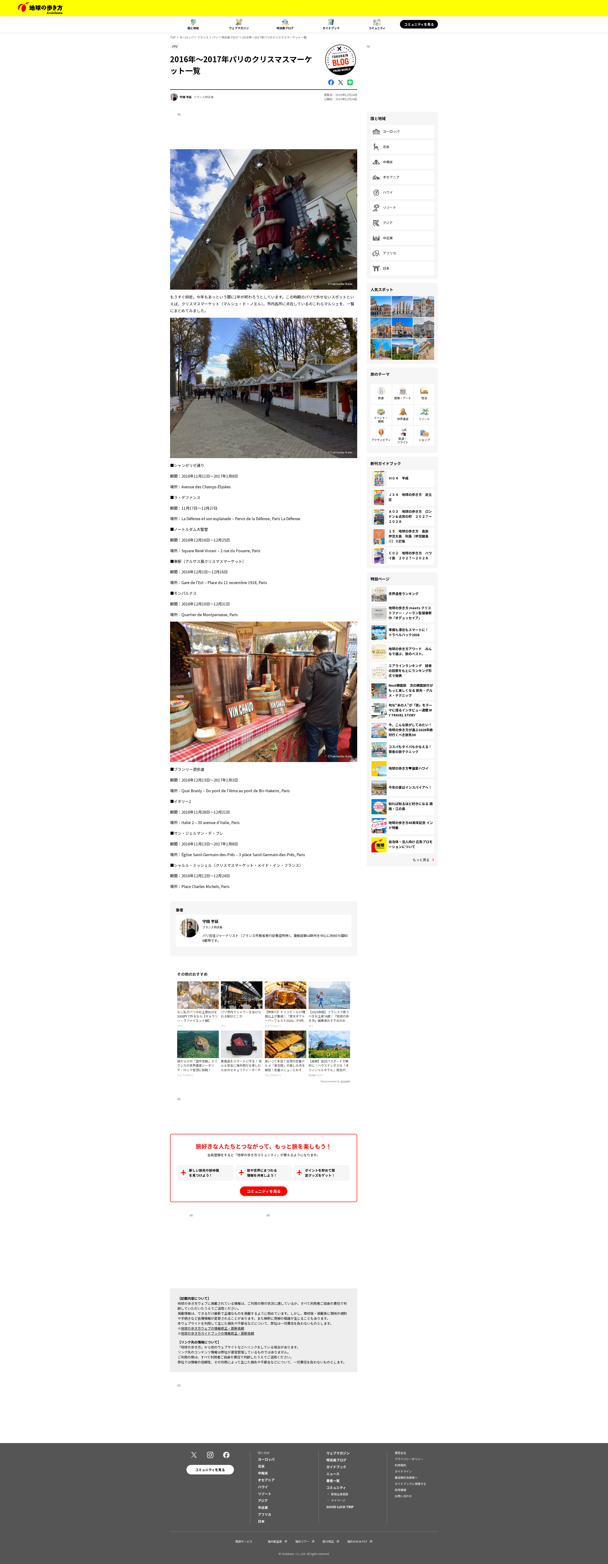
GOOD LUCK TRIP (340, 1506)
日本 (386, 268)
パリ (215, 37)
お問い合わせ (403, 1496)
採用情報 (400, 1490)
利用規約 (400, 1465)
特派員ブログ (285, 28)
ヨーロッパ (186, 37)
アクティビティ (381, 440)
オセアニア (391, 177)
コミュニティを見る (419, 24)
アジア (388, 223)
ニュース (332, 1473)
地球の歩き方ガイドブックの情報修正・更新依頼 (217, 1333)
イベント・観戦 (381, 419)
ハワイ (388, 192)
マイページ (338, 1500)
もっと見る (421, 859)
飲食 (381, 398)
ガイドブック (331, 28)
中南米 (388, 162)
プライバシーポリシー (409, 1459)
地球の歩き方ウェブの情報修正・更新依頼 (212, 1328)
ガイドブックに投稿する (410, 1484)
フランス (203, 37)
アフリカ (389, 253)
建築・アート (402, 398)
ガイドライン (403, 1471)
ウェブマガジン (239, 28)
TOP (173, 37)
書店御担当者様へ (406, 1477)
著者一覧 (333, 1480)
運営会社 (400, 1453)
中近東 (388, 238)
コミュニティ (377, 28)
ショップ (424, 440)
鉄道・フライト (402, 440)
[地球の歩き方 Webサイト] (40, 8)
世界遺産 (402, 419)
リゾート (389, 208)
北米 (386, 147)
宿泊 (424, 398)
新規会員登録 (339, 1494)
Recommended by (330, 1081)
